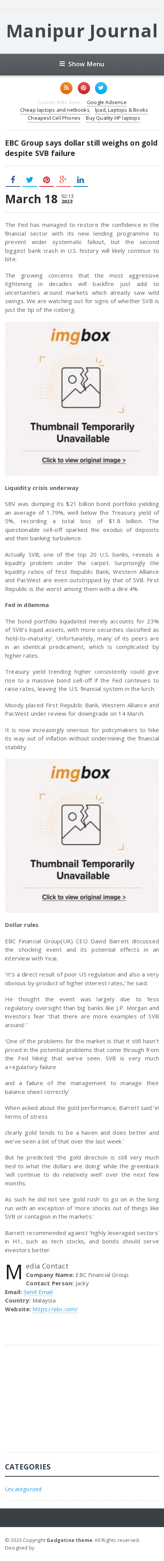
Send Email (38, 1292)
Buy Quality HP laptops (113, 117)
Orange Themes (56, 1547)
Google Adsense (107, 102)
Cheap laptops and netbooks (55, 109)
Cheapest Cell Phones (54, 117)
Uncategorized (23, 1489)
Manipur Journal (82, 30)
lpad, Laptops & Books (121, 109)
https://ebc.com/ (55, 1309)
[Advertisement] (62, 1404)
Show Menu (86, 63)
